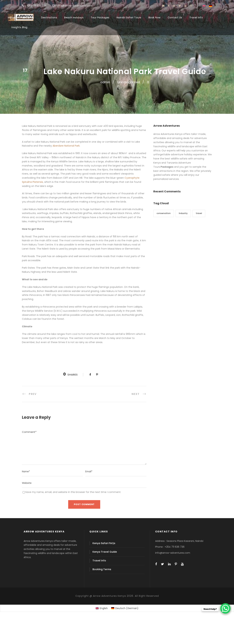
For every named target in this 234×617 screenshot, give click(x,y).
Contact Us (175, 17)
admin (105, 82)
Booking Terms (102, 569)
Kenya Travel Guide (105, 551)
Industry (183, 213)
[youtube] (185, 5)
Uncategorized (128, 82)
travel (199, 213)
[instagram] (191, 5)
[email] (163, 5)
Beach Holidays (73, 17)
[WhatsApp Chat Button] (225, 608)
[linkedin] (174, 5)
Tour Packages (100, 17)
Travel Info (196, 17)
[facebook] (168, 5)
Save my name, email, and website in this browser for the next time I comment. (73, 492)
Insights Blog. (19, 27)
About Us (28, 17)
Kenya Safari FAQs (104, 543)
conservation (164, 213)
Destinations (49, 17)
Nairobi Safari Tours (129, 17)
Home (11, 17)
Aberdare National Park (66, 145)
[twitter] (180, 5)
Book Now (155, 17)
